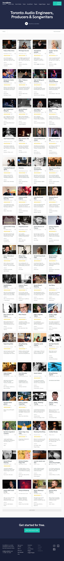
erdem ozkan (10, 474)
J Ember (9, 152)
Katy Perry (20, 93)
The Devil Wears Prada (52, 417)
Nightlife (43, 181)
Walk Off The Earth (37, 95)
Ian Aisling (5, 269)
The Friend (24, 386)
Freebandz (53, 445)
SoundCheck (30, 4)
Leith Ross (50, 181)
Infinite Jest (21, 210)
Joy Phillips (51, 357)
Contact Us (40, 550)
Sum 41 (20, 95)
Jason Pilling (36, 240)
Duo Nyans (35, 300)
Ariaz (23, 504)
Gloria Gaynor (42, 64)
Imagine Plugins (42, 4)
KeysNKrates (27, 298)
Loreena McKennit (52, 124)
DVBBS (55, 64)
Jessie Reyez (12, 181)
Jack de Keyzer (36, 386)
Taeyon (50, 328)
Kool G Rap (21, 122)
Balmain (35, 183)
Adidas (5, 210)
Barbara (53, 298)
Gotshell (50, 474)
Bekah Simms (41, 298)
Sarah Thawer (36, 93)
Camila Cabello (56, 269)
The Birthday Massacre (52, 152)
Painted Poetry (51, 300)
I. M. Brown (36, 329)
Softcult (35, 64)
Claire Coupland (51, 183)
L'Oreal (7, 210)
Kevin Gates (10, 328)
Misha (20, 416)
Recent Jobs (11, 4)
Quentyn (20, 65)
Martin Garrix (51, 64)
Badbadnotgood (21, 298)
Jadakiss (24, 122)
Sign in (48, 4)
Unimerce (50, 212)
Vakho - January (51, 504)
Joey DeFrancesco (7, 241)
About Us (20, 550)
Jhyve (8, 181)
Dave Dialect (55, 210)
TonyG (43, 417)
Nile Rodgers (43, 95)
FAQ (19, 554)
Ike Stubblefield (6, 240)
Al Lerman (41, 388)
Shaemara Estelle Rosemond (38, 328)
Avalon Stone (36, 269)
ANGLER (50, 298)
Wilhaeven (54, 474)
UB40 (40, 445)
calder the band (6, 271)
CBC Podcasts (51, 241)
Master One (36, 505)
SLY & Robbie (36, 445)
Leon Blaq (58, 474)
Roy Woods (5, 328)
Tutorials (40, 547)
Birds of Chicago (6, 386)
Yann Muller (21, 152)
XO (55, 445)
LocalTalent (20, 300)
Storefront (30, 545)
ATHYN (5, 505)
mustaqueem (21, 212)
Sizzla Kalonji (36, 474)
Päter (27, 328)
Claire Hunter (23, 328)
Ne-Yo (26, 152)
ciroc (50, 445)
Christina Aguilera (37, 476)
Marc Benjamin (10, 504)
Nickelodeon (51, 329)
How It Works (18, 4)
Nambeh (20, 504)
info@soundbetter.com (7, 551)
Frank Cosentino (36, 388)
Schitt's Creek (36, 298)
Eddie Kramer (25, 210)
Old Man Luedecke (56, 181)
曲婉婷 (38, 64)
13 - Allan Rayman (7, 300)
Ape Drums (5, 504)
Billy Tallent (20, 183)
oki (23, 152)
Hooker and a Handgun (38, 417)
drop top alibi (10, 269)
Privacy (39, 549)
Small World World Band (53, 359)
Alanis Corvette (56, 240)
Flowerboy (5, 152)
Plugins (35, 4)
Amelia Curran (12, 386)
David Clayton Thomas (7, 95)
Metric (11, 64)
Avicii (59, 93)
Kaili (19, 328)
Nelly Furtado (25, 93)
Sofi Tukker (39, 122)
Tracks (24, 4)
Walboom (20, 64)
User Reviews (20, 552)
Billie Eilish (43, 122)
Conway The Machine (22, 124)
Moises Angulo (36, 504)
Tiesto (57, 93)
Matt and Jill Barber (7, 388)
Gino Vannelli (6, 93)
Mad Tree (40, 504)
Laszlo (5, 445)
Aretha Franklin (51, 122)
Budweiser (35, 212)
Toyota (10, 210)
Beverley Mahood (37, 152)
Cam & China (26, 416)
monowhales (51, 240)
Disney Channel (54, 328)
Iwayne (40, 474)
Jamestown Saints (37, 416)
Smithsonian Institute (37, 210)
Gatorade (39, 212)
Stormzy (35, 122)
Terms (39, 545)
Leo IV (12, 152)
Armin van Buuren (52, 93)
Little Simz (5, 329)
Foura (22, 416)
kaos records (6, 474)
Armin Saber (26, 504)
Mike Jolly (20, 476)
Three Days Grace (7, 64)
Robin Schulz (51, 65)
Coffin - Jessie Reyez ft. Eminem (9, 298)
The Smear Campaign (37, 181)
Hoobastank (6, 65)
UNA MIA (5, 181)
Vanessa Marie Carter (37, 153)
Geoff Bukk (51, 210)
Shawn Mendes (51, 269)
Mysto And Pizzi (26, 474)
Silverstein (50, 416)
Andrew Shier (25, 64)
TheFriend (20, 386)
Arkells (20, 181)
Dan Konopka (21, 474)
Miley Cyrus (51, 271)
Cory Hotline (21, 269)
